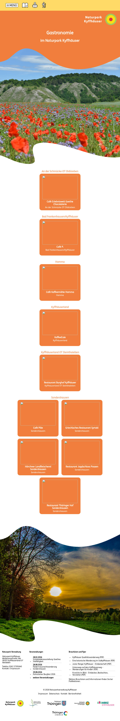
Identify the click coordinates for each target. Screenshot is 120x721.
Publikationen (74, 681)
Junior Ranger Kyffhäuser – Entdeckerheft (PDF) (91, 664)
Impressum (43, 694)
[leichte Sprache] (35, 4)
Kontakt (64, 694)
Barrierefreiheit (74, 694)
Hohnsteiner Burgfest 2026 (44, 673)
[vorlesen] (25, 4)
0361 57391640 (15, 667)
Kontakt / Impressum (11, 669)
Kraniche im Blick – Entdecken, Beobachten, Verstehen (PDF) (90, 674)
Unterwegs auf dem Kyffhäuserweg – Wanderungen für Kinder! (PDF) (87, 668)
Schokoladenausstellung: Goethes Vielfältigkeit (47, 659)
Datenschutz (54, 694)
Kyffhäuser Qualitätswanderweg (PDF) (88, 657)
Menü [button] (13, 5)
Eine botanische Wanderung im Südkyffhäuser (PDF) (93, 661)
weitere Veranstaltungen (43, 678)
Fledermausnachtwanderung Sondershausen (45, 667)
